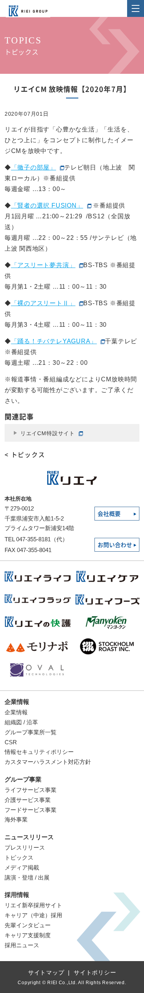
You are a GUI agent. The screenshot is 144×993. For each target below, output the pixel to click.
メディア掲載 (22, 867)
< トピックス (25, 455)
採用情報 (17, 895)
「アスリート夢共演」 (43, 265)
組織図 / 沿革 (21, 722)
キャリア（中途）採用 (33, 915)
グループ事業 (23, 779)
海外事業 (16, 819)
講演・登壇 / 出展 (27, 877)
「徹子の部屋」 (33, 167)
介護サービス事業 (28, 800)
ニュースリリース (29, 837)
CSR (11, 742)
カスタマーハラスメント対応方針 (48, 761)
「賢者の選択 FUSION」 (47, 205)
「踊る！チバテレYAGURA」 (54, 341)
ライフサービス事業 (30, 790)
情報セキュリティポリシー (39, 751)
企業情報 (17, 702)
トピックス (19, 857)
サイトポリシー (95, 972)
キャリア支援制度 (28, 935)
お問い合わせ (115, 545)
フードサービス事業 (30, 810)
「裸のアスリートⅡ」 (43, 303)
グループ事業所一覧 (30, 732)
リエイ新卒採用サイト (33, 905)
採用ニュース (22, 945)
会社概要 (109, 514)
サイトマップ (46, 972)
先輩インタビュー (28, 925)
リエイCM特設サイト (47, 433)
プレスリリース (25, 847)
